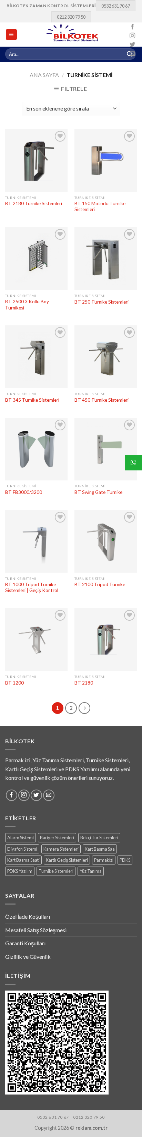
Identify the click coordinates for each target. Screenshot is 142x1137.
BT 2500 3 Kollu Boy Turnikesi (27, 304)
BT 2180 (83, 683)
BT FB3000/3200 (23, 492)
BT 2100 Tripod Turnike (99, 584)
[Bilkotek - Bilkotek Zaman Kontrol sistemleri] (73, 34)
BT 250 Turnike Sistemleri (101, 302)
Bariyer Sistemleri (57, 837)
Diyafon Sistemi (22, 849)
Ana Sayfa (44, 74)
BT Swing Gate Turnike (98, 492)
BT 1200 (14, 683)
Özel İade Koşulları (27, 916)
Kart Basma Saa (100, 849)
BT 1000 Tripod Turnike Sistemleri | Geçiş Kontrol (31, 587)
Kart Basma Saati (23, 860)
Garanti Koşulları (25, 943)
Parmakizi (103, 860)
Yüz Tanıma (91, 871)
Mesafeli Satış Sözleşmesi (36, 930)
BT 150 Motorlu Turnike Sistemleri (99, 206)
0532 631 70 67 (115, 6)
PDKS (125, 860)
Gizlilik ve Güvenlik (28, 956)
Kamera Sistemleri (61, 849)
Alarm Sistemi (20, 837)
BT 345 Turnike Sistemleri (32, 400)
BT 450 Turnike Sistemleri (101, 400)
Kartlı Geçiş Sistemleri (67, 860)
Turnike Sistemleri (56, 871)
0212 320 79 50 (71, 17)
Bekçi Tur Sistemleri (99, 837)
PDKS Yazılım (19, 871)
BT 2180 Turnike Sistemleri (33, 203)
